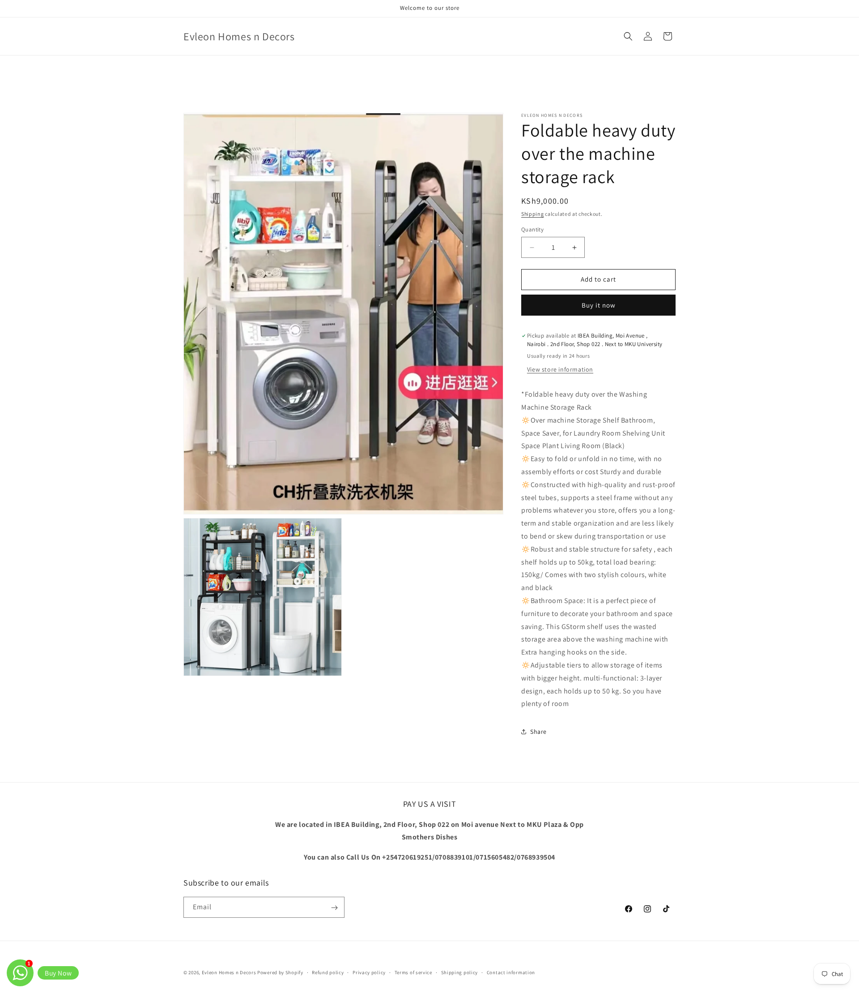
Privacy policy (369, 972)
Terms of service (413, 972)
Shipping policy (459, 972)
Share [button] (538, 732)
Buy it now (599, 305)
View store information (560, 370)
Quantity (532, 230)
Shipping (532, 213)
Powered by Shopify (280, 972)
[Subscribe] (334, 907)
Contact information (511, 972)
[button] (628, 36)
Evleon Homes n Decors (229, 972)
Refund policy (328, 972)
